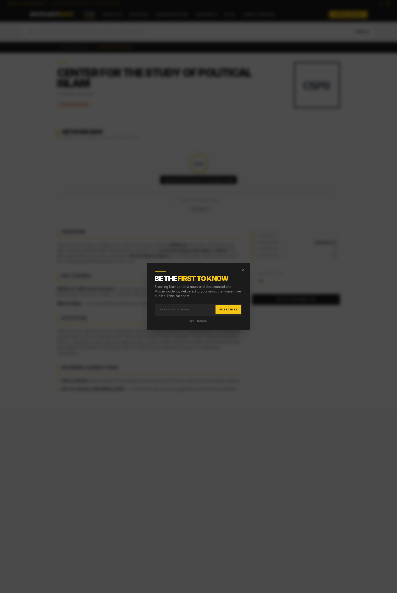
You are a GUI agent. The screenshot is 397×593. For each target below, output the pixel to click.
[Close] (243, 269)
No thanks (198, 320)
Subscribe (228, 309)
